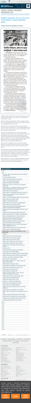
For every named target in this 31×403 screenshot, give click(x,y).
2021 (3, 307)
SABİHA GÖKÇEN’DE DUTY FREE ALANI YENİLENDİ (15, 214)
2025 (12, 12)
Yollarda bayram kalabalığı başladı (11, 277)
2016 (3, 316)
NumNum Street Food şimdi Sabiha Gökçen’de (14, 212)
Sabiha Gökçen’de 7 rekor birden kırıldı (12, 236)
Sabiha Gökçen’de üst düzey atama (11, 239)
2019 (3, 311)
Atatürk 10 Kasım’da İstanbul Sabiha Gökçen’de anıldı (15, 197)
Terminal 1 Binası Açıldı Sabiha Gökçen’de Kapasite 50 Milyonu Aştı (15, 175)
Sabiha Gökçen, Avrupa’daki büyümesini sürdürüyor (15, 192)
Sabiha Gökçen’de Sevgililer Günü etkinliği (13, 289)
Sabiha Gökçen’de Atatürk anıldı (10, 199)
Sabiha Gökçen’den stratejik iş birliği (11, 204)
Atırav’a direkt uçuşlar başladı (10, 259)
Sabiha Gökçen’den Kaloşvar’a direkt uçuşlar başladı (15, 253)
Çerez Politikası (17, 392)
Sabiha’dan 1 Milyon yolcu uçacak (11, 279)
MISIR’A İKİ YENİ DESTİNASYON (10, 201)
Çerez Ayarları (5, 396)
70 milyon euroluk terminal (9, 177)
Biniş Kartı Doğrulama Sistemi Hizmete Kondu (14, 216)
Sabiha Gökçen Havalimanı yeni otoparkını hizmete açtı (15, 292)
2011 (3, 325)
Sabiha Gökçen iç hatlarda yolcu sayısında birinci (14, 296)
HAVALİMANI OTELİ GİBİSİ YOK (10, 271)
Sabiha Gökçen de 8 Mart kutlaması (11, 285)
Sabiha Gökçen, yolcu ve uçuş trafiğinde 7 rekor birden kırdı (14, 232)
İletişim (18, 4)
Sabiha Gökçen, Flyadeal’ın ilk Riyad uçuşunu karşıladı (14, 245)
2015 (3, 318)
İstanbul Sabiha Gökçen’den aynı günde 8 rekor (14, 227)
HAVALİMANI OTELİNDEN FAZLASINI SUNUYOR (14, 265)
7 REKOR (5, 234)
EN (9, 2)
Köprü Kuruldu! (6, 248)
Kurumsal (10, 10)
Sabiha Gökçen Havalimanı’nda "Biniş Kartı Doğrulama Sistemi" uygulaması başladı (13, 218)
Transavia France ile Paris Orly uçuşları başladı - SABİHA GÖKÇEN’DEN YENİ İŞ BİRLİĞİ (14, 207)
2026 (3, 170)
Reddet (15, 396)
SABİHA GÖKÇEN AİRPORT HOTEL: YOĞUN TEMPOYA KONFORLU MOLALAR (13, 273)
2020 (3, 309)
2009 (3, 329)
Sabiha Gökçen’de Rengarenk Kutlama (12, 283)
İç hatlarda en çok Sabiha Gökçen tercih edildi (14, 298)
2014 (3, 320)
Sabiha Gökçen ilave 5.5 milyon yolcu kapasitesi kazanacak (14, 185)
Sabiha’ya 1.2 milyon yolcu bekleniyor (12, 281)
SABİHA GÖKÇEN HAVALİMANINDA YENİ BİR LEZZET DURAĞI (15, 210)
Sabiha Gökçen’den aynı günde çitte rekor (13, 275)
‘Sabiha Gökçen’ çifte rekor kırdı (10, 269)
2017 (3, 314)
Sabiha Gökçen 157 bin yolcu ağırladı (11, 237)
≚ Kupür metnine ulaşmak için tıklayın (12, 25)
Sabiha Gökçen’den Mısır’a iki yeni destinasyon (14, 202)
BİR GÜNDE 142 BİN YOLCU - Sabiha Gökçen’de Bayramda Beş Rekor (14, 261)
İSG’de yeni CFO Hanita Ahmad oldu (11, 229)
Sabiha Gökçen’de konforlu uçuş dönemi (12, 179)
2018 (3, 312)
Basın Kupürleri (5, 12)
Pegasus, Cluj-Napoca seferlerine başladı (13, 257)
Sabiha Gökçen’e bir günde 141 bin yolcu (12, 267)
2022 (3, 305)
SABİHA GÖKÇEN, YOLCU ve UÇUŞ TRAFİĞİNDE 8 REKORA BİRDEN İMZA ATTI (15, 225)
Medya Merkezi (17, 10)
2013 (3, 321)
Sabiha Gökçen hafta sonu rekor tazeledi (13, 241)
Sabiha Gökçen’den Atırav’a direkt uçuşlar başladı (15, 255)
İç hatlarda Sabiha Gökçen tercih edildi (12, 300)
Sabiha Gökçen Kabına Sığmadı (10, 190)
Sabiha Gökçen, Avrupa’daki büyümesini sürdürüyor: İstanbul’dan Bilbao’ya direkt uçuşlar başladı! (15, 188)
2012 (3, 323)
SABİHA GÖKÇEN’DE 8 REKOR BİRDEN (12, 222)
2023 (3, 303)
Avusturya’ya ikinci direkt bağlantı (11, 251)
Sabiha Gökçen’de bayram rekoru (11, 263)
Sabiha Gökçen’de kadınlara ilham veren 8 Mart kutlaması (14, 287)
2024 (3, 301)
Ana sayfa (4, 10)
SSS (24, 4)
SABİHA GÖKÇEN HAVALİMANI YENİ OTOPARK (14, 294)
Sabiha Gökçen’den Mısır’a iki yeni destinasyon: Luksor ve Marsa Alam (14, 195)
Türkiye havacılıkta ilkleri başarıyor (11, 181)
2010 (3, 327)
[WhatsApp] (18, 7)
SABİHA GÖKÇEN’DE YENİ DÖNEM (11, 182)
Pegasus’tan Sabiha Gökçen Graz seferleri (13, 250)
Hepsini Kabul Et (25, 396)
